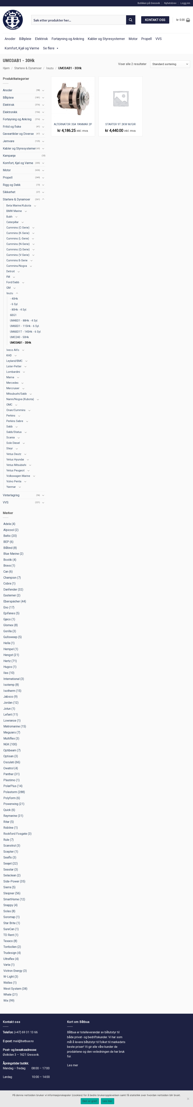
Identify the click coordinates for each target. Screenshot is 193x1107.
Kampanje (9, 155)
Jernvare (8, 141)
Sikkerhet (9, 192)
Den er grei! (90, 1100)
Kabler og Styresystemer (106, 39)
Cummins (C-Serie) (17, 227)
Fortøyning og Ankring (68, 39)
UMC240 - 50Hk (19, 337)
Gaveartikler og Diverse (18, 134)
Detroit (10, 271)
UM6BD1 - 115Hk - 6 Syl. (24, 326)
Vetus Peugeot (15, 470)
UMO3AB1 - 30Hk (20, 342)
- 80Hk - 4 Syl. (18, 309)
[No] (188, 1100)
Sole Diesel (13, 443)
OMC (9, 404)
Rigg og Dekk (12, 185)
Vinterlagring (11, 495)
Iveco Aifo (12, 350)
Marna (10, 377)
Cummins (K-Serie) (17, 233)
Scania (10, 437)
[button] (185, 3)
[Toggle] (43, 90)
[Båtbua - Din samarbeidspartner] (14, 19)
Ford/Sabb (12, 282)
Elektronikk (10, 112)
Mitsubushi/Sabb (16, 393)
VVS (158, 39)
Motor (133, 39)
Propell (146, 39)
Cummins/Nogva (16, 266)
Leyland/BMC (14, 361)
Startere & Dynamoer (28, 68)
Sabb (9, 426)
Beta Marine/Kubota (18, 205)
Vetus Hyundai (15, 459)
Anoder (10, 39)
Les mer (72, 1065)
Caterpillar (12, 222)
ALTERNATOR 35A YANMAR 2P (73, 124)
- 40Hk (14, 298)
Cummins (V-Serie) (17, 255)
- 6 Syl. (14, 304)
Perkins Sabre (14, 421)
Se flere (48, 48)
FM (8, 276)
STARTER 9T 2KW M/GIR (120, 124)
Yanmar (11, 487)
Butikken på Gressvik (149, 3)
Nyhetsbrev (170, 3)
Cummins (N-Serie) (18, 244)
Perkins (10, 415)
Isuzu (50, 68)
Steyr (9, 448)
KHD (9, 355)
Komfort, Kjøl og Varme (22, 48)
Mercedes (12, 382)
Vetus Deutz (13, 454)
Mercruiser (12, 388)
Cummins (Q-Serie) (18, 249)
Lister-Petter (13, 366)
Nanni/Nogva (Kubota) (20, 399)
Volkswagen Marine (18, 476)
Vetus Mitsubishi (16, 465)
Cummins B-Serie (17, 260)
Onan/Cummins (15, 410)
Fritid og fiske (12, 126)
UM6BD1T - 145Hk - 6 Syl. (25, 331)
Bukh (9, 216)
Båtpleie (25, 39)
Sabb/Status (14, 432)
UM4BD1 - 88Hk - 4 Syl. (24, 320)
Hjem (6, 68)
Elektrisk (41, 39)
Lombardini (13, 372)
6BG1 (13, 315)
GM (8, 287)
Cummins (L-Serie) (17, 238)
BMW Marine (14, 211)
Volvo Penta (13, 481)
